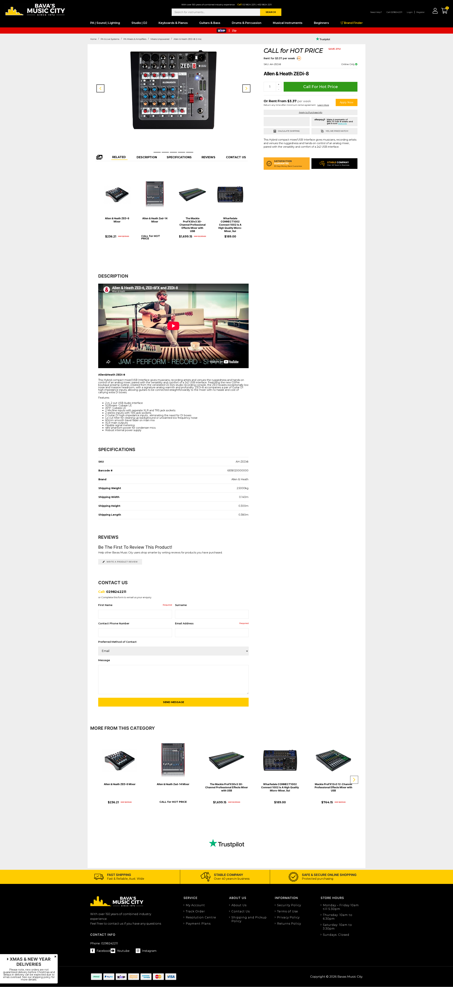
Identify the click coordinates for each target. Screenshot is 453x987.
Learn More (323, 105)
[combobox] (216, 12)
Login (410, 12)
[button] (443, 12)
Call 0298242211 (394, 12)
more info (342, 123)
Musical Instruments (287, 23)
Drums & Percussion (246, 23)
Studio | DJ (139, 23)
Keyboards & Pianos (173, 23)
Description (147, 157)
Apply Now (346, 102)
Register (420, 12)
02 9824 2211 (248, 4)
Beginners (321, 23)
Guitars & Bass (209, 23)
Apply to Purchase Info (310, 112)
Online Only (348, 64)
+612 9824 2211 (264, 4)
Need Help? (376, 12)
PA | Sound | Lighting (105, 23)
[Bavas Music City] (35, 9)
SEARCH (271, 12)
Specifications (179, 157)
